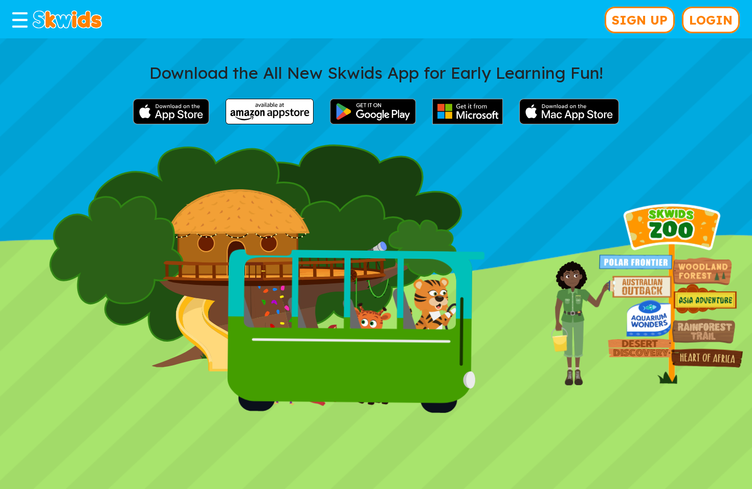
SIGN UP (640, 20)
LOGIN (711, 20)
